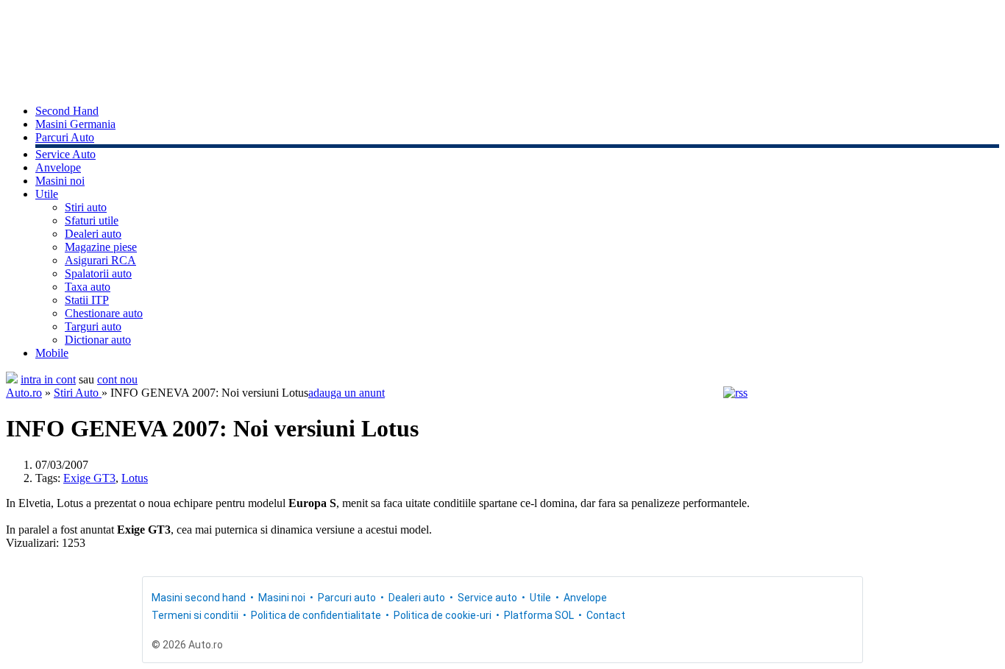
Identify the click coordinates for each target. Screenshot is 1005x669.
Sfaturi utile (91, 220)
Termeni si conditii (195, 615)
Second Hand (67, 111)
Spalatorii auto (98, 273)
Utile (46, 194)
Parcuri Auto (64, 137)
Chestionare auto (104, 313)
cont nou (117, 379)
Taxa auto (87, 286)
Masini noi (60, 180)
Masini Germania (75, 124)
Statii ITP (87, 300)
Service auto (487, 597)
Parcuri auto (347, 597)
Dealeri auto (93, 233)
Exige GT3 (89, 478)
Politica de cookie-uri (442, 615)
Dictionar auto (98, 339)
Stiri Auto (78, 392)
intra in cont (48, 379)
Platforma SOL (539, 615)
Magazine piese (101, 247)
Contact (605, 615)
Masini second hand (199, 597)
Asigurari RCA (100, 260)
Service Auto (65, 154)
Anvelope (58, 167)
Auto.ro (24, 392)
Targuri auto (93, 326)
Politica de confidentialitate (316, 615)
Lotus (134, 478)
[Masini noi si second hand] (12, 379)
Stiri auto (86, 207)
